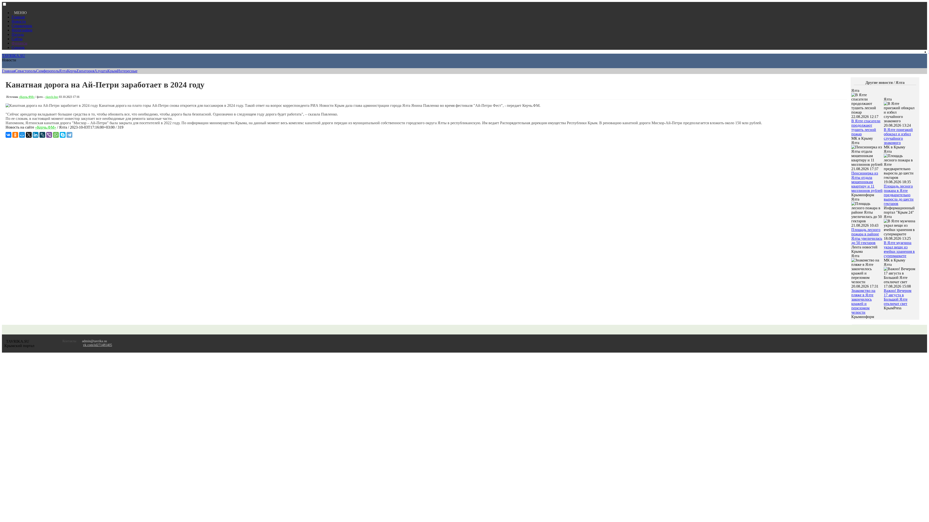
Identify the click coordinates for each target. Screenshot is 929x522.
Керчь (72, 71)
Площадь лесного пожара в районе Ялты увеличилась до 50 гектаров (866, 236)
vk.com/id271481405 (97, 345)
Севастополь (25, 71)
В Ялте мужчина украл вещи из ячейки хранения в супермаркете (899, 249)
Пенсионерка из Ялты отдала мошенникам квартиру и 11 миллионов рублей (867, 182)
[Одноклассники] (15, 135)
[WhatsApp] (56, 135)
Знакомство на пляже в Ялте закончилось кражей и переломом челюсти (863, 301)
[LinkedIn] (35, 135)
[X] (29, 135)
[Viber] (49, 135)
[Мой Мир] (22, 135)
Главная (18, 17)
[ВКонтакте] (8, 135)
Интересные (127, 71)
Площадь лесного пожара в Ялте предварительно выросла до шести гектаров (899, 195)
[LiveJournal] (42, 135)
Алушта (100, 71)
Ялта (63, 71)
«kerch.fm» (51, 97)
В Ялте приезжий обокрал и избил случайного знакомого (898, 136)
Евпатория (85, 71)
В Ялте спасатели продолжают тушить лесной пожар (865, 127)
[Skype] (63, 135)
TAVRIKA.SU (13, 56)
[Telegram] (69, 135)
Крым (112, 71)
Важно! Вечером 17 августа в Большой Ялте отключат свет (897, 297)
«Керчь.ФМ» (27, 97)
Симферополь (47, 71)
